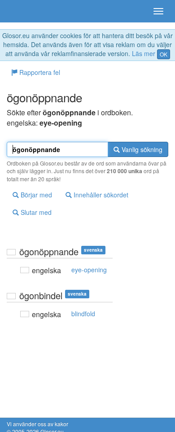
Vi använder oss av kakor (37, 424)
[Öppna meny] (158, 11)
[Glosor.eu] (22, 11)
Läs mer (143, 53)
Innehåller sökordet (100, 194)
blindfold (83, 313)
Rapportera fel (39, 72)
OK (163, 54)
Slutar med (35, 212)
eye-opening (89, 269)
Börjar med (35, 194)
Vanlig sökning (141, 149)
